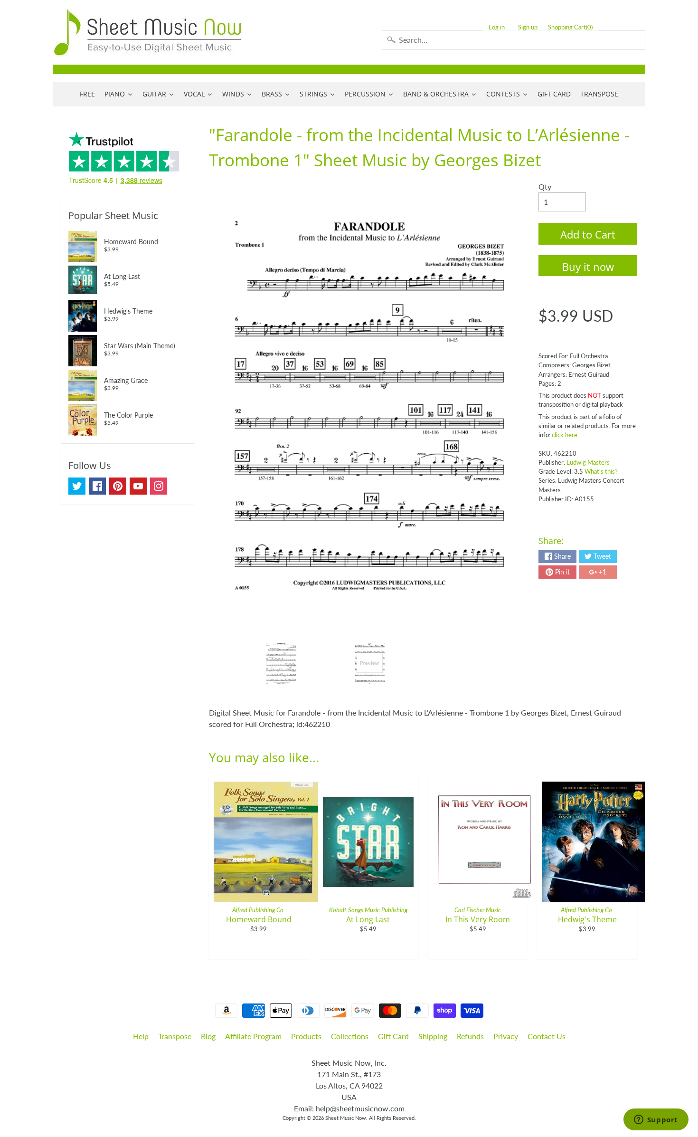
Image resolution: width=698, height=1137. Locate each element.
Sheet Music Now (345, 1118)
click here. (565, 435)
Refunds (470, 1036)
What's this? (601, 471)
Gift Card (393, 1036)
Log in (497, 27)
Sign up (528, 27)
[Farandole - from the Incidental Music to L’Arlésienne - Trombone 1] (281, 663)
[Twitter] (76, 486)
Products (306, 1036)
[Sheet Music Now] (148, 32)
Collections (349, 1036)
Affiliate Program (253, 1036)
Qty (544, 186)
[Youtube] (138, 486)
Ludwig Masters (588, 462)
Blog (208, 1036)
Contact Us (547, 1036)
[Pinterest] (117, 486)
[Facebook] (97, 486)
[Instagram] (158, 486)
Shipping (432, 1036)
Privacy (505, 1036)
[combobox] (513, 39)
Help (141, 1036)
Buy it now (588, 266)
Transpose (174, 1036)
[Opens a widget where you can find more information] (656, 1120)
